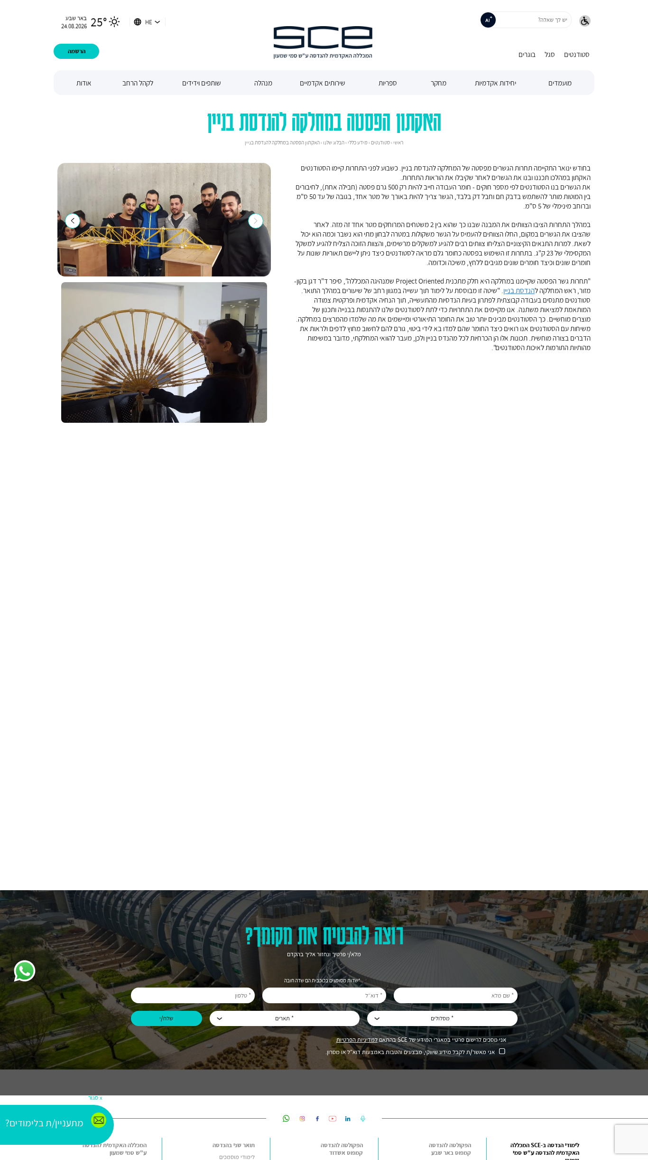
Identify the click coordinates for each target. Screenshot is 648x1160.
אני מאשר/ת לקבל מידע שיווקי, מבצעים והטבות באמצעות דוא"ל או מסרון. (410, 1052)
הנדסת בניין (519, 290)
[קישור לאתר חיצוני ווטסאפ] (286, 1118)
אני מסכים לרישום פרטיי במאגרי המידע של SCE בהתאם (421, 1040)
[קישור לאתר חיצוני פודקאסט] (363, 1118)
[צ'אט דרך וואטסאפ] (24, 972)
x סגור (95, 1097)
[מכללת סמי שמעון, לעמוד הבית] (323, 35)
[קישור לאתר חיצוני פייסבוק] (317, 1118)
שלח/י (166, 1018)
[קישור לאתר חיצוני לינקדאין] (348, 1118)
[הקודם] (72, 220)
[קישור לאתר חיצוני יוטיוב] (332, 1118)
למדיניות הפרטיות (357, 1040)
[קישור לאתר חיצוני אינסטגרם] (302, 1118)
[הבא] (255, 220)
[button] (584, 21)
